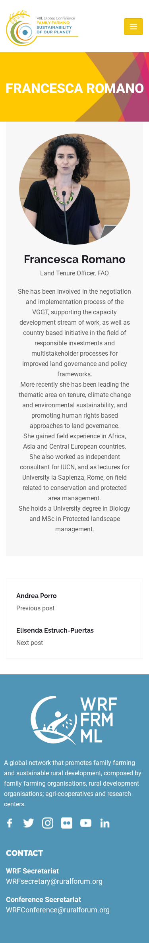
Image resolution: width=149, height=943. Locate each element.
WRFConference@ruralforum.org (58, 910)
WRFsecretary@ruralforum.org (54, 881)
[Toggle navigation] (133, 26)
